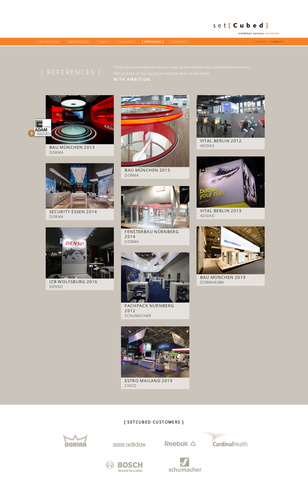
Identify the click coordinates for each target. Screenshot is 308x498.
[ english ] (276, 41)
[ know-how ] (49, 41)
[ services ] (126, 41)
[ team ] (103, 41)
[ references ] (153, 41)
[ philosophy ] (78, 41)
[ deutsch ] (261, 41)
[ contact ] (179, 41)
